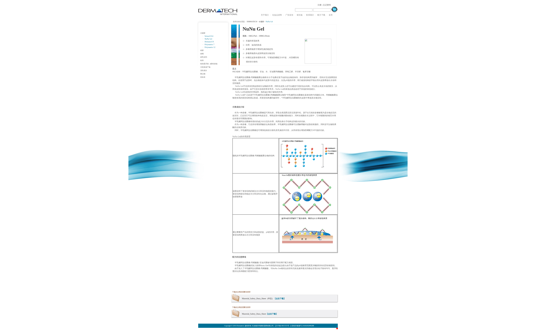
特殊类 (202, 77)
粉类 (202, 60)
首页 (331, 15)
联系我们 (310, 15)
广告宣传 (289, 15)
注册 (319, 5)
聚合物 (202, 74)
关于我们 (265, 15)
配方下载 (321, 15)
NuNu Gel (208, 39)
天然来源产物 (205, 67)
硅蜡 (202, 54)
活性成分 (203, 70)
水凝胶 (202, 33)
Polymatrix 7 (209, 44)
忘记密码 (327, 5)
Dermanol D (209, 42)
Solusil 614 (209, 36)
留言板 (300, 15)
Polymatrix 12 (210, 47)
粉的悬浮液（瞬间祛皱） (209, 64)
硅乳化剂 (203, 57)
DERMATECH (252, 22)
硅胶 (202, 50)
